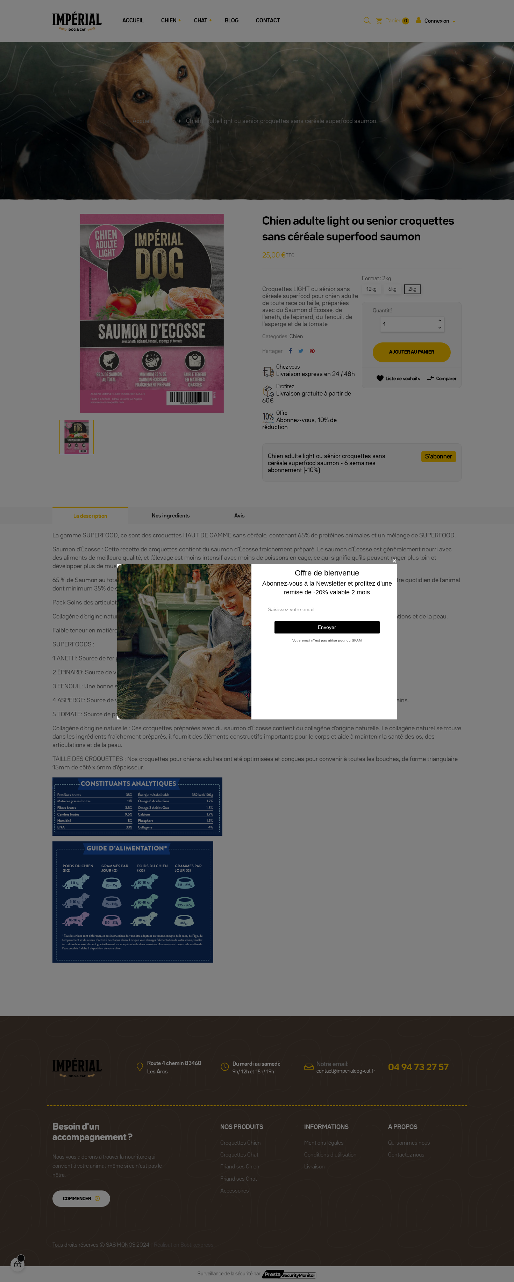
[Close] (394, 560)
